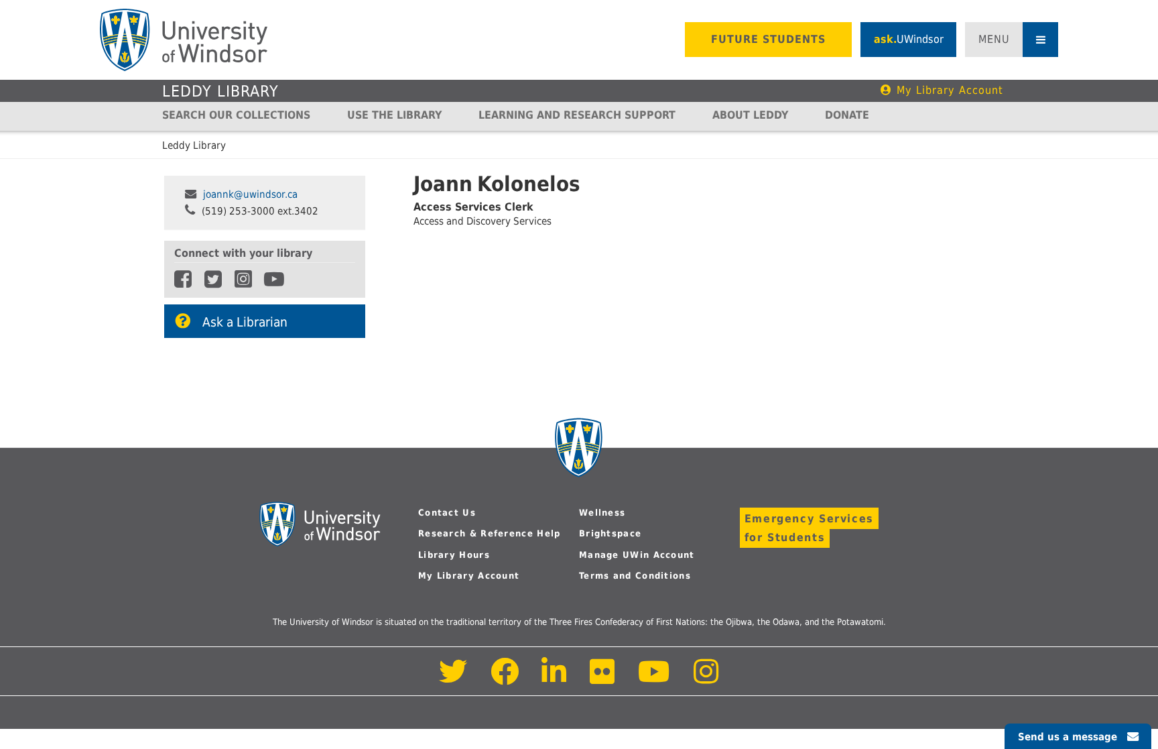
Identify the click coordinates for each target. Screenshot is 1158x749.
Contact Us (447, 513)
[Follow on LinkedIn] (555, 679)
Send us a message (1067, 737)
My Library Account (950, 90)
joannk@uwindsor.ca (250, 194)
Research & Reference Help (489, 533)
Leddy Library (220, 91)
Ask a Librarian (244, 322)
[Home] (183, 40)
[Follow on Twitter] (453, 679)
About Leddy (750, 115)
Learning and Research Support (577, 115)
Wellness (602, 513)
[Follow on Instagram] (706, 679)
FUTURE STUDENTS (768, 39)
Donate (847, 115)
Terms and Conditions (635, 576)
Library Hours (454, 555)
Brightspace (610, 533)
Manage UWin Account (637, 555)
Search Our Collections (236, 115)
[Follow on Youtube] (654, 679)
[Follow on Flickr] (603, 679)
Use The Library (394, 115)
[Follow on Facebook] (504, 679)
